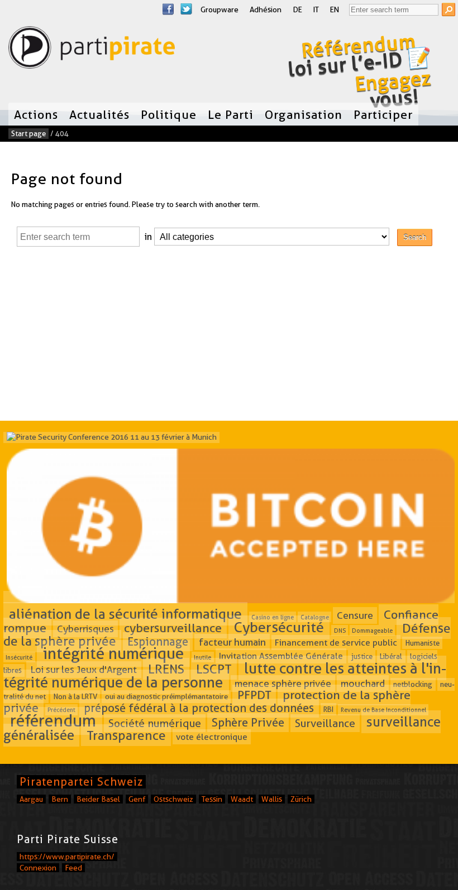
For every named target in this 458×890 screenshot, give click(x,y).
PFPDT (254, 695)
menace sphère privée (283, 683)
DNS (340, 630)
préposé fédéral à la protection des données (199, 708)
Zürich (301, 799)
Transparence (126, 735)
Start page (28, 133)
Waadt (242, 799)
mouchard (363, 683)
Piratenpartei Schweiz (81, 781)
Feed (73, 867)
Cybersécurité (279, 627)
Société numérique (154, 722)
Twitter (186, 9)
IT (316, 9)
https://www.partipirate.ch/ (67, 856)
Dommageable (372, 630)
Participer (383, 114)
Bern (59, 799)
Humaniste (422, 642)
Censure (355, 615)
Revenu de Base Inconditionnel (383, 710)
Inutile (202, 657)
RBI (328, 709)
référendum (53, 720)
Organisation (303, 114)
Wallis (271, 799)
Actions (36, 114)
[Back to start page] (91, 50)
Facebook (168, 9)
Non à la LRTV (75, 696)
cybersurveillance (173, 628)
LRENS (166, 669)
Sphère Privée (248, 722)
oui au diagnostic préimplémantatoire (166, 696)
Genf (136, 799)
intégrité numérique (113, 653)
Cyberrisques (85, 629)
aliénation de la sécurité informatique (125, 613)
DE (297, 9)
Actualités (99, 114)
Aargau (31, 799)
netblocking (412, 684)
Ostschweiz (173, 799)
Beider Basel (98, 799)
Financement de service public (336, 642)
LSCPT (214, 669)
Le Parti (231, 114)
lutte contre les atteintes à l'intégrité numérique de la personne (224, 675)
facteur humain (232, 642)
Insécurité (19, 657)
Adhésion (266, 9)
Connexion (38, 867)
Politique (169, 114)
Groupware (219, 9)
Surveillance (325, 722)
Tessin (212, 799)
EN (334, 9)
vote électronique (211, 737)
